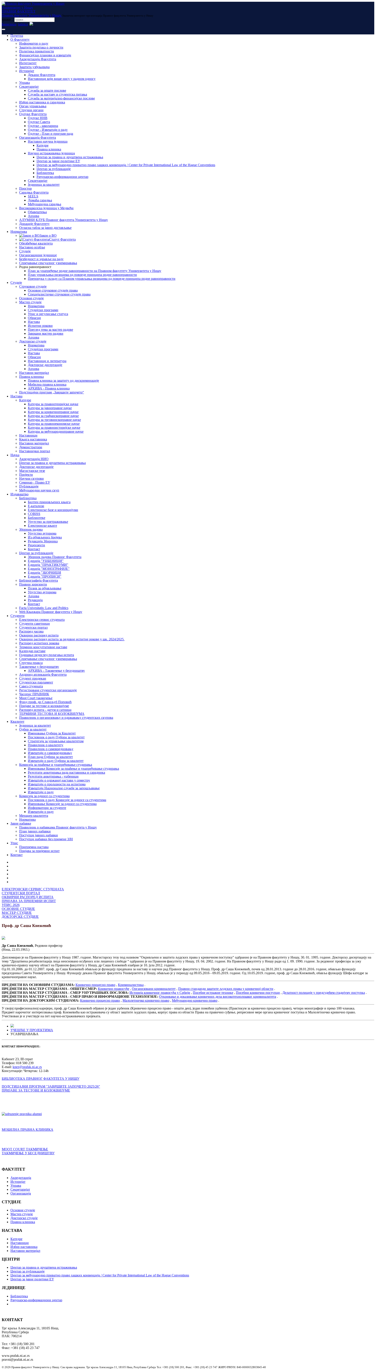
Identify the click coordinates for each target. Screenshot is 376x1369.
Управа (24, 82)
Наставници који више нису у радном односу (62, 79)
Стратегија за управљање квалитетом (56, 741)
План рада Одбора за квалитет (50, 757)
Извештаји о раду (41, 792)
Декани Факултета (41, 75)
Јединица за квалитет (44, 184)
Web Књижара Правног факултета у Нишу (50, 612)
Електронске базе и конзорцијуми (53, 510)
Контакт (34, 549)
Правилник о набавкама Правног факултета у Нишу (58, 827)
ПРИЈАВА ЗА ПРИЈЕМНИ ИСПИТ (29, 901)
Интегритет (28, 63)
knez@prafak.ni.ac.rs (27, 1067)
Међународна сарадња (44, 204)
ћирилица (9, 24)
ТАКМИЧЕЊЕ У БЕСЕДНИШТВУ (28, 1153)
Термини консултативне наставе (43, 647)
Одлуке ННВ (37, 118)
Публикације (29, 486)
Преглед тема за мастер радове (50, 329)
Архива (33, 216)
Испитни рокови (40, 325)
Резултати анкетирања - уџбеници (53, 776)
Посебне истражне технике (213, 992)
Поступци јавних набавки (38, 835)
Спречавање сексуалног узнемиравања (48, 263)
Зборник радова (31, 529)
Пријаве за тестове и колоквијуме (44, 706)
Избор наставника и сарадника (42, 102)
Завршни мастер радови (45, 333)
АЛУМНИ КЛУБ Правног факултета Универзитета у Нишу (63, 220)
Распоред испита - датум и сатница (45, 710)
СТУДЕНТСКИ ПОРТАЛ (21, 893)
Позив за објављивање (44, 588)
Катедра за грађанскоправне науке (53, 416)
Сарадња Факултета (34, 192)
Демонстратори (30, 447)
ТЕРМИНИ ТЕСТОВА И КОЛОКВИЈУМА (51, 714)
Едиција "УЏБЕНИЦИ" (46, 561)
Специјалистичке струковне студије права (59, 294)
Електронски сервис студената (42, 619)
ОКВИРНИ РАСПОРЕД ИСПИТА (28, 897)
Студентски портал (33, 627)
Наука (14, 455)
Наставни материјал (34, 373)
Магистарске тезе (32, 471)
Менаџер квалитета (33, 815)
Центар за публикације (54, 169)
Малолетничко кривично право (146, 1000)
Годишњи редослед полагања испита (46, 655)
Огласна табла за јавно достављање (45, 228)
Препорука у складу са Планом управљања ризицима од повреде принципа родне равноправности (101, 278)
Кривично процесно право (95, 985)
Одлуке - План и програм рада (50, 133)
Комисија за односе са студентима (44, 796)
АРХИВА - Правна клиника (49, 388)
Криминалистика (131, 985)
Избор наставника (23, 1247)
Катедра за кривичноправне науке (53, 412)
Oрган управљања (32, 106)
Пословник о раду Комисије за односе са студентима (67, 800)
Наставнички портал (34, 451)
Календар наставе (32, 651)
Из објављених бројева (45, 537)
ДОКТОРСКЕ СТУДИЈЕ (20, 916)
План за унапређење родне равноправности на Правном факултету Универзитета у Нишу (94, 271)
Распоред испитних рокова (39, 643)
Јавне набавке (20, 823)
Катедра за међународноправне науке (56, 431)
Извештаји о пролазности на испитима (57, 784)
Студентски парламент (36, 682)
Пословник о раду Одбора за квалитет (56, 737)
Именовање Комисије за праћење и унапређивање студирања (73, 768)
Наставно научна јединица (47, 141)
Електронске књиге (42, 525)
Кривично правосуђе (113, 989)
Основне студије (31, 298)
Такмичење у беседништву (39, 666)
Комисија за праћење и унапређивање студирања (55, 764)
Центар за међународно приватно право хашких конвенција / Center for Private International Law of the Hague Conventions (126, 165)
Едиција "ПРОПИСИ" (44, 576)
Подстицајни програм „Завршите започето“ (51, 392)
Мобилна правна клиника (47, 384)
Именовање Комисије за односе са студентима (62, 804)
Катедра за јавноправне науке (50, 408)
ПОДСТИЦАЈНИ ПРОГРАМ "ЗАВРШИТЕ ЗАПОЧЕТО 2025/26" (51, 1086)
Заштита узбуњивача (34, 67)
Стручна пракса (31, 663)
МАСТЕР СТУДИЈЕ (17, 913)
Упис (14, 843)
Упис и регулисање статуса (48, 314)
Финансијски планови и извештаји (45, 55)
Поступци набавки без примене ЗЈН (46, 839)
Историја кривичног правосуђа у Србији (159, 992)
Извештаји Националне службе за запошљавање (64, 788)
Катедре (43, 145)
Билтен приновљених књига (49, 502)
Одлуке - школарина (43, 126)
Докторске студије (32, 341)
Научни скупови (31, 478)
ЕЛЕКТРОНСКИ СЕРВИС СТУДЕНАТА (33, 889)
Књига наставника (33, 439)
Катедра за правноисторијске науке (54, 427)
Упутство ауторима (42, 533)
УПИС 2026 (11, 905)
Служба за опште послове (47, 90)
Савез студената (31, 686)
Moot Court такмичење (35, 698)
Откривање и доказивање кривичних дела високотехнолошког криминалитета (217, 996)
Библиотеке (36, 518)
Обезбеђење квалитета (36, 243)
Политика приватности (36, 51)
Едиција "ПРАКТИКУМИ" (48, 565)
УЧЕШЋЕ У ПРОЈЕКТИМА (31, 1030)
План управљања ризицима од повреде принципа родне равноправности (82, 275)
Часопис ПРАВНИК (34, 694)
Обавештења (37, 212)
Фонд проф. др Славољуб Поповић (45, 702)
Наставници (28, 435)
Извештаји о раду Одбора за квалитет (56, 761)
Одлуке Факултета (33, 114)
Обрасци (34, 318)
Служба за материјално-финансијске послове (61, 98)
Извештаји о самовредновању (50, 753)
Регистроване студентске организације (48, 690)
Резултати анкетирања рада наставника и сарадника (66, 772)
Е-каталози (36, 506)
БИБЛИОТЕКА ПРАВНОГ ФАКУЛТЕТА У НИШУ (40, 1078)
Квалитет (17, 721)
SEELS (33, 196)
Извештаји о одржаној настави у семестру (59, 780)
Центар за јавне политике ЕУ (58, 161)
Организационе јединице (38, 255)
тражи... (7, 19)
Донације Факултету (34, 224)
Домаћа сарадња (40, 200)
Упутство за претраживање (48, 521)
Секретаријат (29, 86)
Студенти (17, 616)
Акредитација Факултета (37, 59)
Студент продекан (32, 678)
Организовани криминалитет (154, 989)
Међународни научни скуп (39, 490)
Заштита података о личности (41, 47)
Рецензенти (36, 545)
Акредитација (20, 1178)
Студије (25, 251)
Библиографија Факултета (38, 580)
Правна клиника (49, 149)
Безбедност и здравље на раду (41, 259)
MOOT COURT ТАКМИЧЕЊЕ (25, 1149)
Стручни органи (31, 110)
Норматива (18, 231)
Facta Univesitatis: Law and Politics (43, 608)
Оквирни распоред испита (39, 635)
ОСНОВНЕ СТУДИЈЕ (18, 909)
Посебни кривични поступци (258, 992)
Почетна (16, 35)
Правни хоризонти (33, 584)
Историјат (26, 71)
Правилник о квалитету (45, 745)
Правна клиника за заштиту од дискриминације (63, 380)
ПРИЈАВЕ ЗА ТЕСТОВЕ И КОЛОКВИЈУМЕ (36, 1090)
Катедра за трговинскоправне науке (54, 420)
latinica (23, 24)
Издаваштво (19, 494)
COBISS (34, 514)
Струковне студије (33, 286)
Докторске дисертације (45, 365)
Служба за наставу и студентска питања (57, 94)
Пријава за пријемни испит (39, 851)
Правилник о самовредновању (50, 749)
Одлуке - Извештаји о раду (48, 130)
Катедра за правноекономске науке (54, 423)
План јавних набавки (35, 831)
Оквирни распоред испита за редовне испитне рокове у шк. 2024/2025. (71, 639)
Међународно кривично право (194, 1000)
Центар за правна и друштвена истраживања (70, 157)
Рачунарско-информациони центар (62, 177)
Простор (25, 188)
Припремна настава (34, 847)
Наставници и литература (47, 361)
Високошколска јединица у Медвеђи (46, 208)
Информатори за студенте (47, 808)
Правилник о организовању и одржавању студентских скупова (66, 717)
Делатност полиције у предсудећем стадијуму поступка (323, 992)
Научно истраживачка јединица (51, 153)
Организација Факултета (37, 137)
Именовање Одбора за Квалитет (52, 733)
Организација (20, 1193)
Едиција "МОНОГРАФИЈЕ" (49, 569)
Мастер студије (30, 302)
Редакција (35, 600)
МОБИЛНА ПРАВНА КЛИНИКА (27, 1129)
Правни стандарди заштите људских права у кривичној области (225, 989)
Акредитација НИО (34, 459)
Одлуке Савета (39, 122)
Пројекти (26, 474)
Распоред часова (31, 631)
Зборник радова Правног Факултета (54, 557)
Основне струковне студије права (53, 290)
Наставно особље (32, 247)
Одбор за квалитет (33, 729)
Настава (34, 322)
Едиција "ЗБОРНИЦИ (44, 572)
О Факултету (20, 39)
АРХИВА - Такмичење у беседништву (56, 670)
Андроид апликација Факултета (43, 674)
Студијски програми (43, 310)
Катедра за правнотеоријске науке (53, 404)
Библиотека (45, 173)
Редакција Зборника (43, 541)
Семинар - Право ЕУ (34, 482)
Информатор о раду (33, 43)
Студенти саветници (34, 623)
